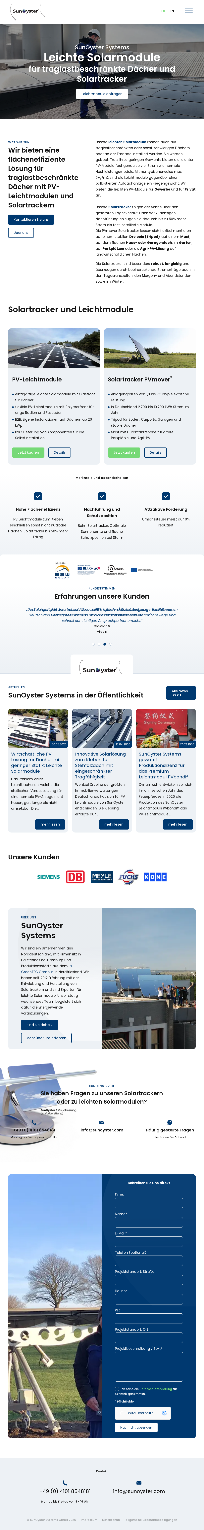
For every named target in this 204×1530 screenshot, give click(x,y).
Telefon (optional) (130, 1252)
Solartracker (119, 207)
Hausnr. (121, 1291)
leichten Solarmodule (127, 142)
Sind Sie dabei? (39, 1024)
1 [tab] (93, 644)
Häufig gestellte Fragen (170, 1130)
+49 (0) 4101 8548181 (34, 1130)
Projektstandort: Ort (131, 1329)
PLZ (117, 1310)
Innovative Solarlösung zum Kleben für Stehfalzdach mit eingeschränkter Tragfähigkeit (102, 771)
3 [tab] (104, 644)
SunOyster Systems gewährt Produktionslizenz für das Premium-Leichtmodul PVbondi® (166, 771)
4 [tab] (110, 644)
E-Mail (121, 1233)
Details (60, 452)
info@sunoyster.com (102, 1130)
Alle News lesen (180, 693)
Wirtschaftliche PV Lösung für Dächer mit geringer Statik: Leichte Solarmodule (38, 771)
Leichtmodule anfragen (102, 93)
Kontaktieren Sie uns (31, 219)
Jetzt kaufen (28, 452)
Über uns (21, 232)
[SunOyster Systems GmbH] (27, 12)
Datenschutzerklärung (155, 1389)
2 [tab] (99, 644)
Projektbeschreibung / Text (138, 1348)
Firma (120, 1194)
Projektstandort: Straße (134, 1271)
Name (121, 1214)
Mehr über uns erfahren (46, 1038)
